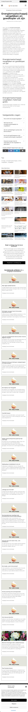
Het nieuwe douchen (7, 617)
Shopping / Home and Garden (14, 10)
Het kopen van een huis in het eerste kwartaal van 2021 (12, 312)
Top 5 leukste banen (7, 668)
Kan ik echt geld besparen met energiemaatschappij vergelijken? (14, 136)
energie (3, 160)
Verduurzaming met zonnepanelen (11, 591)
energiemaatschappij (11, 160)
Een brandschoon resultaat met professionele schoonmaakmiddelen (11, 516)
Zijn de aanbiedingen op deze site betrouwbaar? (14, 130)
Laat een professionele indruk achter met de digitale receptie (14, 337)
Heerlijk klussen (6, 413)
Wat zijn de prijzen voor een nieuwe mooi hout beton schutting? (6, 226)
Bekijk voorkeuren (14, 707)
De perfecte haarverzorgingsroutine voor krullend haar (20, 176)
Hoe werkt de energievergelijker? (14, 118)
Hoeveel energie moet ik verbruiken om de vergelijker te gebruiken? (14, 142)
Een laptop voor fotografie (9, 387)
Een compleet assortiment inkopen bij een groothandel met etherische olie (20, 193)
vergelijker (10, 162)
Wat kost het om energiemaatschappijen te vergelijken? (14, 124)
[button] (26, 686)
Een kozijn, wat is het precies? (10, 566)
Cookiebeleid (13, 710)
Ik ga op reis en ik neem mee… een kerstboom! (11, 541)
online (19, 160)
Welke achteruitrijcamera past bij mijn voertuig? (12, 439)
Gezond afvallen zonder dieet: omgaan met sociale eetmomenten (7, 202)
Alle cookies (14, 700)
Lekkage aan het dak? (8, 489)
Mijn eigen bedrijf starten (8, 285)
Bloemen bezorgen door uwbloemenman (13, 642)
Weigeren (14, 703)
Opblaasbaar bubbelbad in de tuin (11, 464)
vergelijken (4, 162)
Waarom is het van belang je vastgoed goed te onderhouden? (13, 363)
